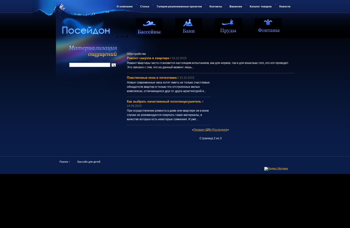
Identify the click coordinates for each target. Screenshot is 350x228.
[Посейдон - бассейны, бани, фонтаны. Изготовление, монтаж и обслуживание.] (97, 26)
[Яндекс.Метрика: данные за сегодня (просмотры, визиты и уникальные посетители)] (276, 169)
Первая (199, 129)
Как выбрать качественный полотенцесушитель (164, 101)
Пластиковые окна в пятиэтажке (152, 77)
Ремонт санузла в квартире (148, 58)
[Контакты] (122, 36)
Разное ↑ (65, 161)
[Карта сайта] (126, 36)
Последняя (219, 129)
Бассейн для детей (88, 161)
